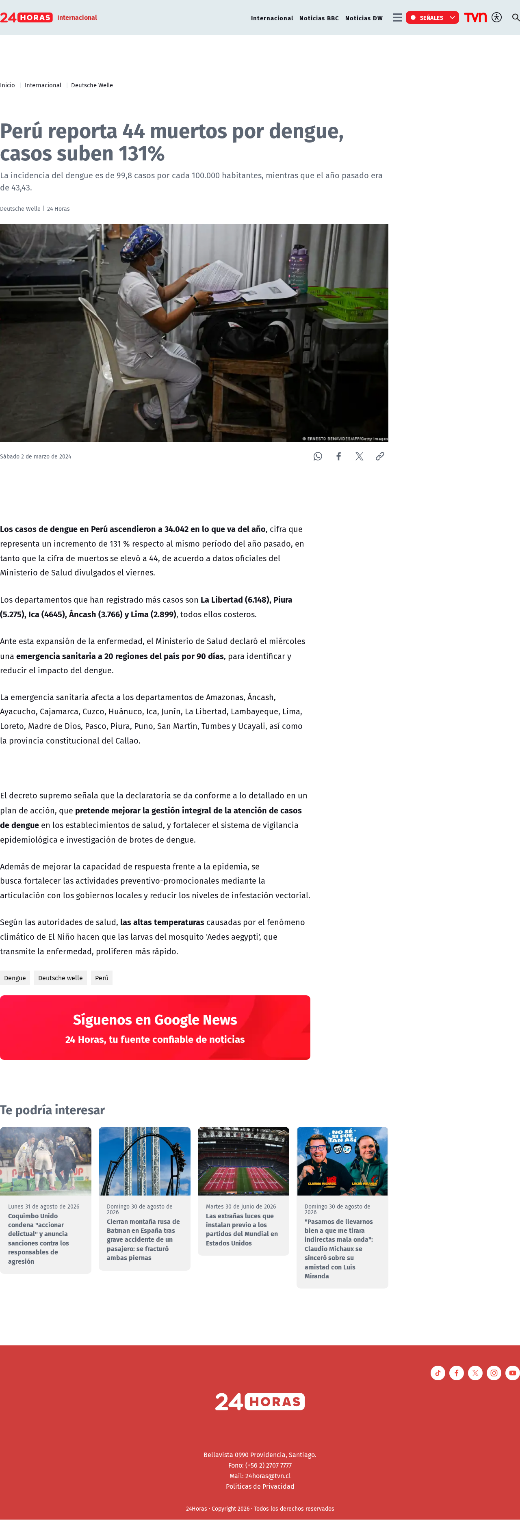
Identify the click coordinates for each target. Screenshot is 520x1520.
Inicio (7, 84)
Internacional (272, 17)
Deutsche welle (60, 978)
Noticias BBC (319, 17)
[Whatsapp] (318, 456)
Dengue (15, 978)
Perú (101, 978)
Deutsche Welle (92, 84)
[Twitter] (359, 456)
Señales (432, 17)
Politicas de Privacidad (260, 1486)
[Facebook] (338, 456)
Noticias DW (364, 17)
